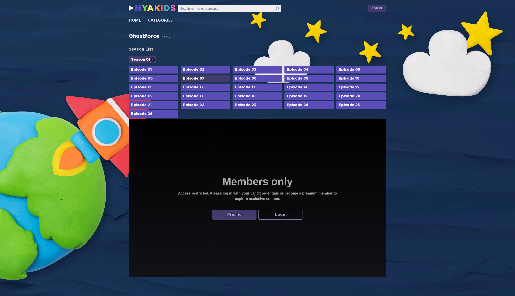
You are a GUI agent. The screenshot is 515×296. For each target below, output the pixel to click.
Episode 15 (349, 87)
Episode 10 (349, 78)
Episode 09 (297, 78)
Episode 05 (349, 69)
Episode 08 (245, 78)
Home (135, 20)
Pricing (234, 214)
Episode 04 (298, 69)
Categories (160, 20)
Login (281, 214)
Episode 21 (141, 105)
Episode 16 (141, 96)
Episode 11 (141, 87)
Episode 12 (193, 87)
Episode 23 (245, 105)
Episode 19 (297, 96)
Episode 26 (141, 114)
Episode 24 (297, 105)
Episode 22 (193, 105)
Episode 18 (245, 96)
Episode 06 (142, 78)
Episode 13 (245, 87)
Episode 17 (193, 96)
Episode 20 (349, 96)
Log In (377, 8)
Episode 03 (245, 69)
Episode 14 (297, 87)
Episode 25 (349, 105)
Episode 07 (194, 78)
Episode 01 (141, 69)
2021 (166, 37)
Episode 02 (194, 69)
